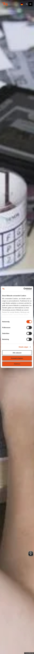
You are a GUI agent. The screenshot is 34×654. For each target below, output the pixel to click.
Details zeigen (23, 347)
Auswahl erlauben (17, 358)
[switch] (29, 327)
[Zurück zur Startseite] (5, 4)
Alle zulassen (17, 352)
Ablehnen (17, 364)
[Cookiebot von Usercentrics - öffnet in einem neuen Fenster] (24, 289)
